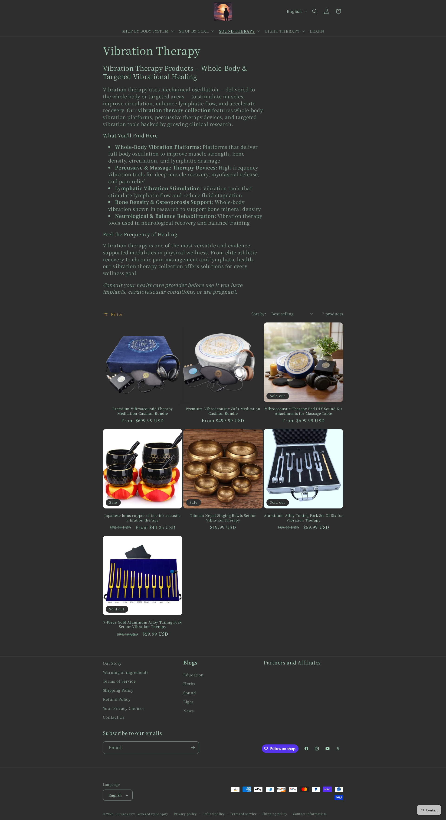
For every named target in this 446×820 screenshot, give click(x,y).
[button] (147, 31)
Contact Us (114, 717)
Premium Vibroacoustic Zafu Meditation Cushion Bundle (223, 410)
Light (188, 701)
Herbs (189, 683)
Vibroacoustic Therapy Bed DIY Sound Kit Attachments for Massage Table (303, 410)
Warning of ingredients (126, 672)
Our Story (112, 663)
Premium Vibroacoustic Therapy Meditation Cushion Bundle (142, 410)
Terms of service (243, 813)
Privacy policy (185, 813)
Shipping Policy (118, 690)
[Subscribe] (193, 747)
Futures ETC (125, 814)
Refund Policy (117, 699)
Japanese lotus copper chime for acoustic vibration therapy (142, 517)
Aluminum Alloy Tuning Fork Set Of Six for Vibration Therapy (303, 517)
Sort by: (258, 313)
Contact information (309, 813)
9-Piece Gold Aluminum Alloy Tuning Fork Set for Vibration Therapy (142, 624)
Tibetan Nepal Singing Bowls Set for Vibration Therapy (223, 517)
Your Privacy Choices (124, 708)
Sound (189, 692)
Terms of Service (119, 681)
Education (193, 674)
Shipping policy (274, 813)
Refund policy (213, 813)
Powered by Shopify (152, 814)
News (188, 711)
